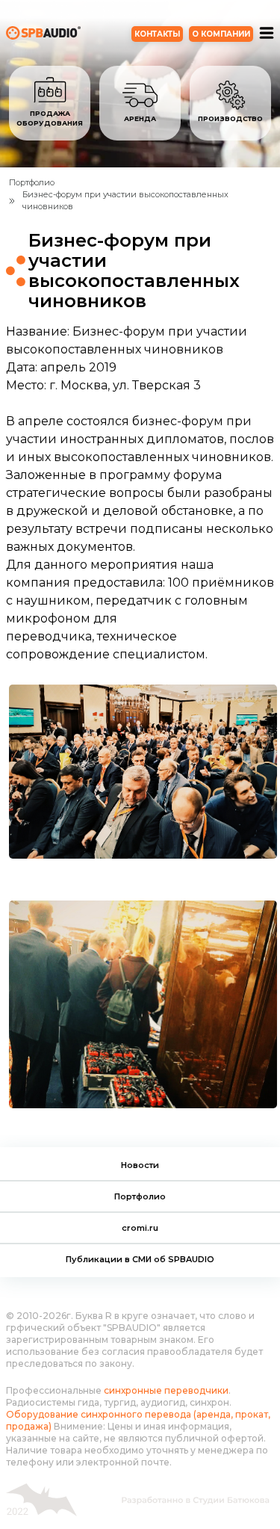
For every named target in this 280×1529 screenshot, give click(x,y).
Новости (140, 1165)
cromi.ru (140, 1228)
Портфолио (140, 1196)
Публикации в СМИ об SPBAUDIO (140, 1259)
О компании (221, 34)
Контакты (157, 34)
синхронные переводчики (166, 1390)
